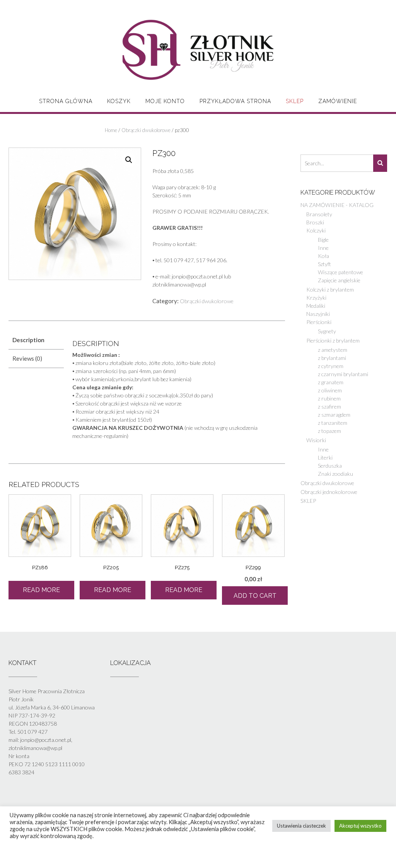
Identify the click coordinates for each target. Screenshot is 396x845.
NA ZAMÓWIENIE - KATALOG (337, 205)
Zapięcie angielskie (339, 280)
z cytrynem (330, 366)
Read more (41, 590)
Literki (325, 457)
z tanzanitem (332, 422)
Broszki (315, 222)
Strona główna (65, 101)
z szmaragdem (334, 414)
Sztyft (324, 264)
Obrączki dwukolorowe (146, 130)
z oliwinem (330, 390)
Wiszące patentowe (340, 272)
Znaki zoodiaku (335, 473)
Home (111, 130)
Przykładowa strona (235, 101)
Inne (323, 247)
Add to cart (255, 595)
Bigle (323, 239)
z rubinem (329, 398)
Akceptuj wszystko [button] (360, 826)
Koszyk (119, 101)
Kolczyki (316, 230)
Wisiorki (316, 440)
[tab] (36, 340)
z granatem (330, 382)
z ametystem (332, 349)
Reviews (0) (27, 358)
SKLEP (295, 101)
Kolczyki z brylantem (330, 289)
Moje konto (165, 101)
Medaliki (315, 305)
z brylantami (332, 358)
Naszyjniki (318, 314)
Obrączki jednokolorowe (328, 492)
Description (28, 339)
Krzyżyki (316, 297)
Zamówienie (337, 101)
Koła (323, 256)
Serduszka (330, 465)
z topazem (329, 431)
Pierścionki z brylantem (333, 340)
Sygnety (327, 331)
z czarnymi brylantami (343, 374)
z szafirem (329, 406)
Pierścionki (318, 322)
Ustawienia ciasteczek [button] (301, 826)
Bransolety (319, 214)
